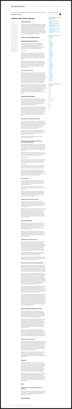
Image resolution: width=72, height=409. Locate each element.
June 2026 (50, 39)
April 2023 (50, 71)
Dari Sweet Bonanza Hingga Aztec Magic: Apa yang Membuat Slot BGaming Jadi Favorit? (54, 27)
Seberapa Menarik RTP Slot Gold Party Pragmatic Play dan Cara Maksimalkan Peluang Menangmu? (54, 24)
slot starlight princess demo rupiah (14, 46)
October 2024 (51, 55)
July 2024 (50, 58)
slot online (49, 95)
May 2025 (50, 50)
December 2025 (51, 44)
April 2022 (50, 79)
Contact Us (53, 6)
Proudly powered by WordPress (26, 405)
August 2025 (50, 47)
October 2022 (51, 76)
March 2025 (50, 51)
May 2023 (50, 70)
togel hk (49, 88)
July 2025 (50, 48)
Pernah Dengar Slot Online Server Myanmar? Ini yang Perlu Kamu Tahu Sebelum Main (54, 21)
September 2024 (51, 56)
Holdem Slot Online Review (23, 18)
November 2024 (51, 54)
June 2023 (50, 69)
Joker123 (49, 104)
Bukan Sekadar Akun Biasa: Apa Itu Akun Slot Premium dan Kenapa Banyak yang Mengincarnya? (54, 32)
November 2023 (51, 65)
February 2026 (51, 42)
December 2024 (51, 53)
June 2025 (50, 49)
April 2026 (50, 41)
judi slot (49, 97)
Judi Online (36, 6)
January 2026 (51, 43)
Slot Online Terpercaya (42, 6)
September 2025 (51, 46)
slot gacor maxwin (50, 99)
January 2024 (51, 63)
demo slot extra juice (14, 25)
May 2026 (50, 40)
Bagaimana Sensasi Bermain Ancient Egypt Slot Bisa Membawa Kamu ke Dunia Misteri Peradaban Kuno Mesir (55, 29)
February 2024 (51, 62)
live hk (49, 90)
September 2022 (51, 77)
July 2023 (50, 68)
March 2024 (50, 61)
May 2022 (50, 78)
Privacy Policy (58, 6)
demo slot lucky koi (13, 27)
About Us (48, 6)
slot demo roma (16, 44)
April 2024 (50, 60)
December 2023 (51, 64)
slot (49, 102)
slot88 (49, 92)
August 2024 (50, 57)
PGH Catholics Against (18, 6)
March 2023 (50, 72)
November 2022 (51, 75)
